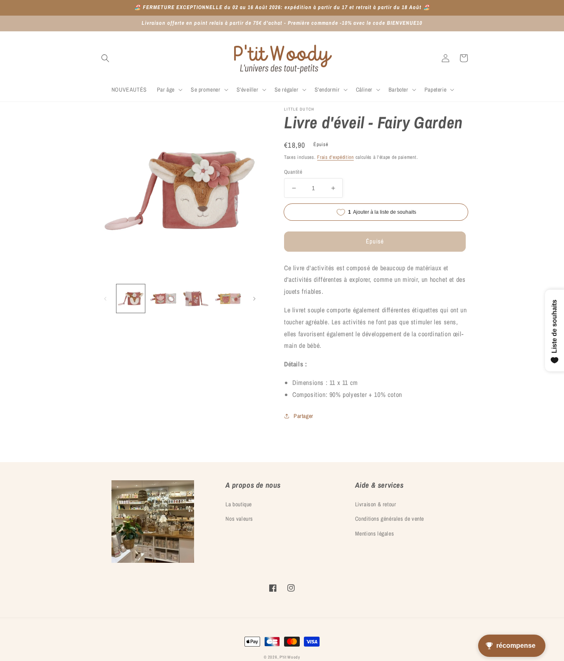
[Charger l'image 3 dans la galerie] (196, 298)
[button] (105, 58)
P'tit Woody (290, 657)
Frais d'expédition (335, 157)
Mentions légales (374, 533)
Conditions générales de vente (389, 518)
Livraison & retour (375, 504)
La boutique (238, 504)
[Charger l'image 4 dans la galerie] (228, 298)
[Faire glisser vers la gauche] (105, 299)
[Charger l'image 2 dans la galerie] (163, 298)
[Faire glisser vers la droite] (254, 299)
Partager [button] (303, 416)
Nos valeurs (239, 518)
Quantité (293, 171)
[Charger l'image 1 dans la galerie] (130, 298)
